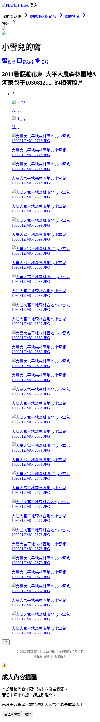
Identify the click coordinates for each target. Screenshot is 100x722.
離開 (28, 714)
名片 (45, 62)
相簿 (12, 62)
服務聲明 (60, 656)
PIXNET (32, 651)
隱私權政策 (41, 656)
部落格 (28, 62)
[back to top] (6, 642)
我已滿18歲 (12, 714)
